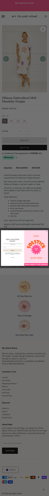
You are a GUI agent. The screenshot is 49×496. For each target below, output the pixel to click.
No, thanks (12, 257)
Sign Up (12, 250)
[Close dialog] (47, 231)
